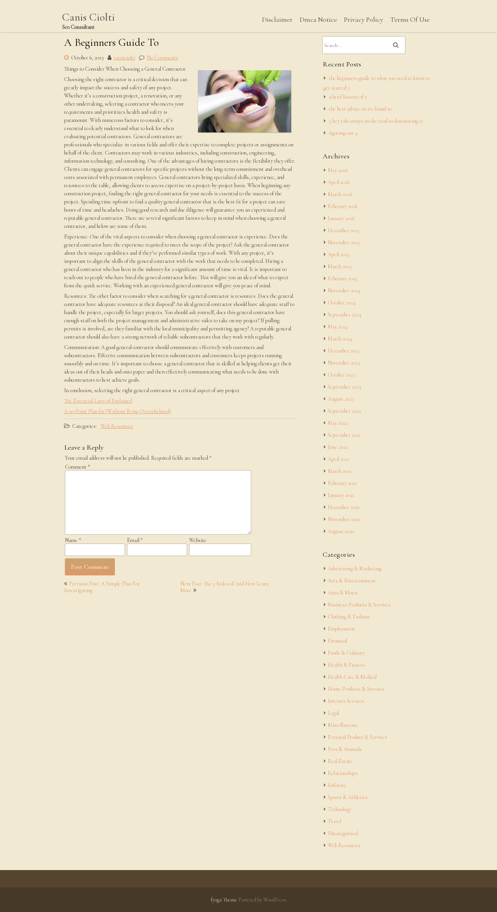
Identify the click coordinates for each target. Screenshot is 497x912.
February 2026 (342, 206)
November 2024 (344, 290)
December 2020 (344, 507)
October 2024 (342, 302)
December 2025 (344, 230)
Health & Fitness (346, 665)
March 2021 (339, 471)
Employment (341, 628)
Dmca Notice (318, 19)
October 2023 (341, 375)
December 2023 (344, 350)
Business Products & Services (359, 604)
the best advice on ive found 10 (360, 109)
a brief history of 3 (348, 97)
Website (198, 540)
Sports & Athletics (348, 797)
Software (337, 785)
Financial (337, 641)
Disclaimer (277, 19)
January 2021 (341, 495)
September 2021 (344, 435)
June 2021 (338, 447)
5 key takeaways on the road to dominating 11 (376, 121)
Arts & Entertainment (352, 580)
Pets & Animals (345, 749)
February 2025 (342, 278)
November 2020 (344, 519)
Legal (333, 713)
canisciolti (124, 57)
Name (73, 540)
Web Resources (117, 426)
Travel (334, 821)
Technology (339, 809)
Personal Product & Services (357, 737)
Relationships (343, 773)
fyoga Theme (224, 899)
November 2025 (344, 242)
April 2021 (338, 459)
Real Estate (340, 761)
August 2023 (341, 399)
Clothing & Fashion (349, 616)
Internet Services (346, 701)
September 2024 (344, 314)
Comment (77, 467)
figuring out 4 (343, 133)
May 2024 (338, 326)
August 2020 (341, 531)
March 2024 (340, 338)
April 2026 (338, 182)
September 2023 (344, 387)
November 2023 (344, 363)
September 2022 (344, 411)
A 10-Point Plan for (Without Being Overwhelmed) (117, 411)
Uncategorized (343, 833)
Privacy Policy (363, 19)
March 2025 (340, 266)
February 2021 (342, 483)
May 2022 (338, 423)
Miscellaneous (343, 725)
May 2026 (338, 170)
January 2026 (341, 218)
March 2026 (340, 194)
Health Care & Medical (352, 677)
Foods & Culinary (346, 653)
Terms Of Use (410, 19)
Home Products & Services (356, 689)
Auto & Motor (343, 592)
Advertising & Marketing (355, 568)
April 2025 (338, 254)
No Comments (162, 57)
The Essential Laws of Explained (98, 401)
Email (135, 540)
